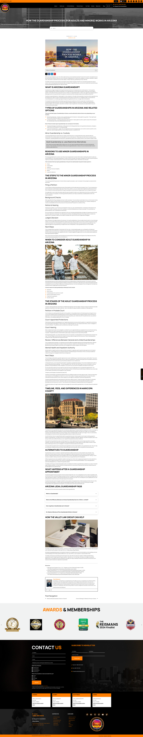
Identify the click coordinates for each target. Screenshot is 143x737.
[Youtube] (139, 1)
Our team (67, 558)
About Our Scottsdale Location (79, 703)
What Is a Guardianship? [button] (52, 493)
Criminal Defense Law (57, 720)
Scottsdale (35, 678)
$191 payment (91, 436)
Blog (104, 6)
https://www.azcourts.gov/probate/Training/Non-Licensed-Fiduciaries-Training (67, 571)
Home (2, 24)
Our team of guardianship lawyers (52, 552)
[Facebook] (46, 590)
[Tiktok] (141, 1)
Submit (36, 682)
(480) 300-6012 (122, 4)
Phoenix (34, 675)
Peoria (34, 679)
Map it (74, 704)
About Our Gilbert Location (58, 703)
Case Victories (55, 724)
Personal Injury (80, 6)
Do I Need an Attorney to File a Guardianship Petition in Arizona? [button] (61, 512)
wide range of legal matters (73, 550)
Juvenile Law (71, 37)
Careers (92, 6)
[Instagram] (136, 1)
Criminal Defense (70, 6)
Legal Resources (72, 720)
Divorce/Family (36, 668)
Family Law (62, 6)
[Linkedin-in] (131, 1)
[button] (1, 624)
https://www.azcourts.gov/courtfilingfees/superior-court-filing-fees (64, 574)
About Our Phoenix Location (38, 703)
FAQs (70, 721)
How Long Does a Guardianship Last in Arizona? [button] (57, 506)
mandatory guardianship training (74, 362)
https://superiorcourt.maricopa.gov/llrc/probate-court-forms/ (63, 569)
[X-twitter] (134, 1)
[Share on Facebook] (49, 74)
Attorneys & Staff (72, 718)
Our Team (88, 6)
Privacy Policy (45, 685)
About (55, 6)
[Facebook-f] (128, 1)
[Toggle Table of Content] (95, 70)
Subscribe (77, 658)
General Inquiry (36, 667)
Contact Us (71, 724)
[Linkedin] (49, 590)
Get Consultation (141, 374)
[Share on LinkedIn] (52, 74)
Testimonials (55, 723)
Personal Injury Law (56, 721)
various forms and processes (51, 237)
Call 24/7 (117, 4)
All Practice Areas (56, 717)
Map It (34, 704)
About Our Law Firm (72, 717)
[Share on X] (46, 74)
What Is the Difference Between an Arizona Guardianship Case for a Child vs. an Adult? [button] (67, 499)
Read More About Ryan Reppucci (59, 587)
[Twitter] (47, 590)
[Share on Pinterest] (55, 74)
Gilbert (34, 676)
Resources (98, 6)
